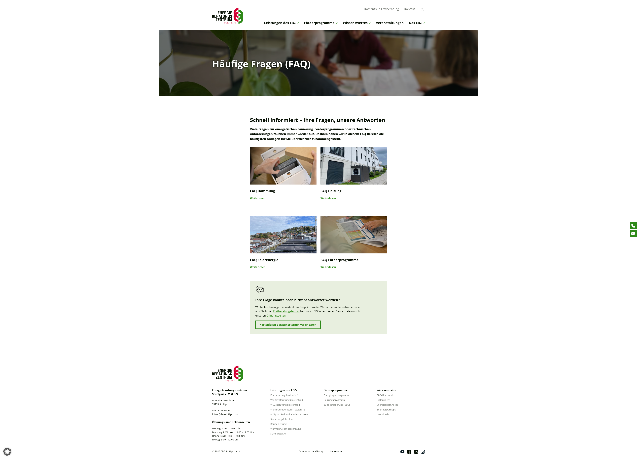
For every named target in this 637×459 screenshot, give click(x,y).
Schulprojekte (278, 433)
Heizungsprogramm (334, 400)
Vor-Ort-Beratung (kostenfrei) (286, 400)
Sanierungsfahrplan (281, 419)
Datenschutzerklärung (311, 451)
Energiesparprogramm (336, 395)
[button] (7, 451)
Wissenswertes (355, 23)
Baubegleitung (278, 424)
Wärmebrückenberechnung (285, 428)
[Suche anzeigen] (422, 9)
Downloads (383, 414)
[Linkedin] (416, 452)
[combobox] (427, 8)
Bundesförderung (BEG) (336, 404)
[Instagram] (423, 452)
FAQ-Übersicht (385, 395)
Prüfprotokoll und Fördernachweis (289, 414)
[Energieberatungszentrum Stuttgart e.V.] (228, 16)
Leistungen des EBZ (280, 23)
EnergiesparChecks (387, 404)
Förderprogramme (319, 23)
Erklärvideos (383, 400)
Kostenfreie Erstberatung (381, 9)
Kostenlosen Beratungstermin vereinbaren (288, 324)
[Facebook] (409, 452)
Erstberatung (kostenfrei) (284, 395)
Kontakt (409, 9)
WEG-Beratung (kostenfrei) (285, 404)
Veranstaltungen (390, 23)
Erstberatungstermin (286, 311)
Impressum (336, 451)
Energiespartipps (386, 409)
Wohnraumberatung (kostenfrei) (288, 409)
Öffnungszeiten (276, 315)
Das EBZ (415, 23)
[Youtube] (402, 452)
